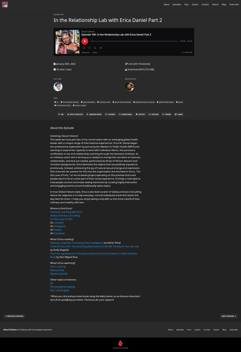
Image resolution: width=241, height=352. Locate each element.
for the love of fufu (63, 105)
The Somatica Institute (62, 286)
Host (186, 4)
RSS (62, 114)
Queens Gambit (59, 273)
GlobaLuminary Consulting (65, 215)
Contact (205, 4)
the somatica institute (70, 102)
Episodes (177, 4)
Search (215, 4)
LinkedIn (59, 222)
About (166, 4)
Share (180, 114)
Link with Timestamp (139, 63)
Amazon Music (95, 114)
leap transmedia (89, 102)
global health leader (166, 102)
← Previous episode (14, 316)
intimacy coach (104, 102)
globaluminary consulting (144, 102)
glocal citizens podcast (122, 102)
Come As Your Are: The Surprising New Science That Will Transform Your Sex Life (94, 246)
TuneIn (168, 114)
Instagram (60, 226)
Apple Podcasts (76, 114)
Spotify (142, 114)
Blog (224, 4)
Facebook (59, 233)
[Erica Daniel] (129, 87)
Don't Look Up (58, 266)
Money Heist (57, 270)
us (57, 102)
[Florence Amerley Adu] (58, 87)
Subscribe (234, 4)
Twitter (58, 229)
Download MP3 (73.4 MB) (140, 69)
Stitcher (154, 114)
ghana (180, 102)
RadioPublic (127, 114)
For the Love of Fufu (61, 219)
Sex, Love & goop (59, 290)
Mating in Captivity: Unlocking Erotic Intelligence (76, 242)
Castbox (111, 114)
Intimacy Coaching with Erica (66, 211)
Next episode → (229, 316)
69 (51, 283)
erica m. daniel (80, 105)
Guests (195, 4)
